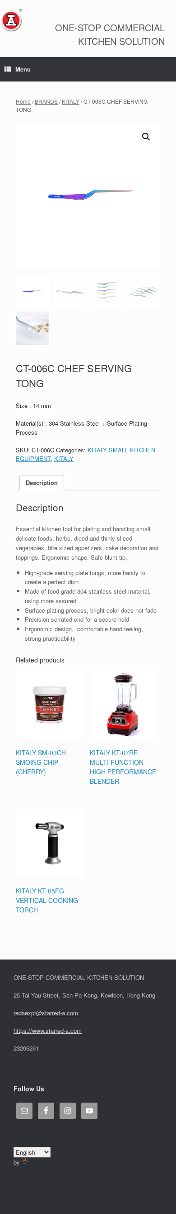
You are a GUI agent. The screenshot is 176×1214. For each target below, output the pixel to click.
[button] (146, 137)
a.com (73, 1030)
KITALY (70, 101)
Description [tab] (42, 482)
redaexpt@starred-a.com (46, 1012)
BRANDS (46, 101)
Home (23, 101)
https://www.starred (39, 1030)
